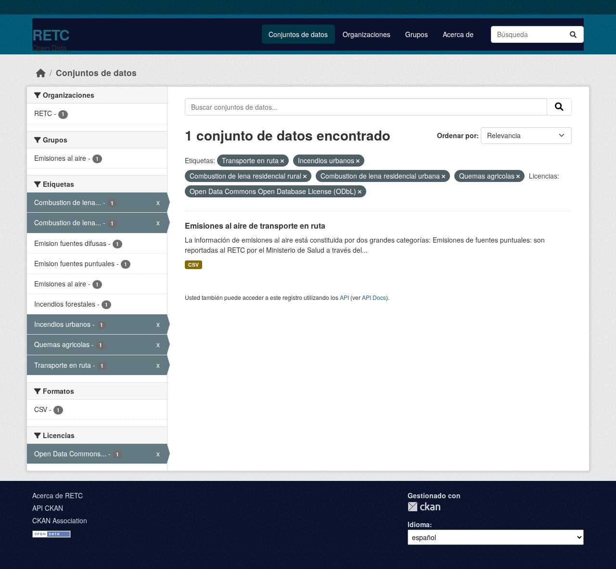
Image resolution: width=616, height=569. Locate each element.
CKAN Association (59, 520)
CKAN (424, 507)
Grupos (416, 34)
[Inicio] (41, 72)
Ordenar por (456, 135)
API (344, 297)
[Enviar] (573, 34)
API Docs (374, 297)
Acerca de (458, 34)
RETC (50, 34)
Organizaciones (366, 34)
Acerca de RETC (57, 495)
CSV (193, 264)
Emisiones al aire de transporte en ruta (255, 225)
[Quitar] (282, 161)
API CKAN (47, 508)
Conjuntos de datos (298, 34)
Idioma (419, 524)
